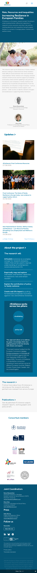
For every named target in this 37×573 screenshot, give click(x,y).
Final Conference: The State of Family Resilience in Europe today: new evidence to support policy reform (17, 195)
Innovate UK (25, 353)
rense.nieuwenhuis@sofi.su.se (12, 499)
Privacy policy (7, 549)
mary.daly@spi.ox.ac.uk (10, 506)
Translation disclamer (10, 552)
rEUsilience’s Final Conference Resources (16, 163)
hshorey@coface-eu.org (10, 518)
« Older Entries (8, 239)
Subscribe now (9, 528)
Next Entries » (29, 239)
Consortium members (18, 418)
